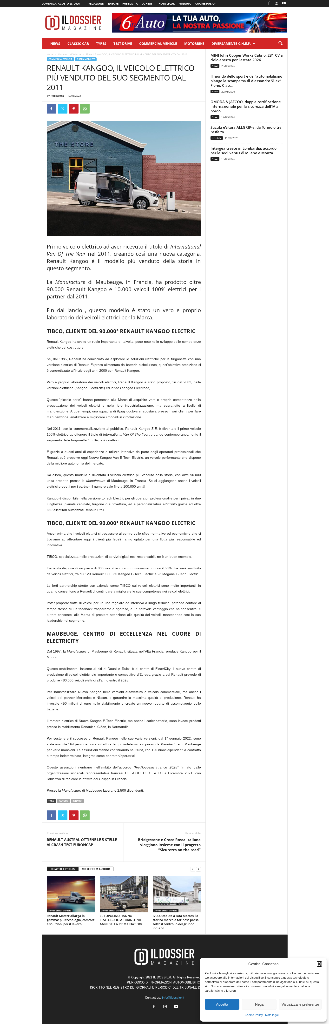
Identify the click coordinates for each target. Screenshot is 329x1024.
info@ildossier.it (173, 997)
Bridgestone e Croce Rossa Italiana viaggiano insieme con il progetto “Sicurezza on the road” (169, 844)
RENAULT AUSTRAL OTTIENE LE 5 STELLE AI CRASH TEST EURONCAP (82, 842)
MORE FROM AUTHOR (96, 869)
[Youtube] (284, 3)
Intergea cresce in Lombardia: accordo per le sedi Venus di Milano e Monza (243, 150)
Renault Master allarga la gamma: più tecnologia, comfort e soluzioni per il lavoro (70, 920)
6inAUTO (185, 3)
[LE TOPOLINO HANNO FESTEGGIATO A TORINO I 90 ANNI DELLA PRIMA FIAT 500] (124, 894)
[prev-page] (192, 869)
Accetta (222, 1004)
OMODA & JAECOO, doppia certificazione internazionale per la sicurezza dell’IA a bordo (246, 106)
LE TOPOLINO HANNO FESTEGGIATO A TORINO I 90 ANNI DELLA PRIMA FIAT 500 (121, 920)
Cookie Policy (254, 1015)
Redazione (96, 3)
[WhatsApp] (85, 109)
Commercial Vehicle (158, 43)
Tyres (101, 43)
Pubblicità (130, 3)
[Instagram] (276, 3)
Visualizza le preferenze (300, 1004)
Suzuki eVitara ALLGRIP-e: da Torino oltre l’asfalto (246, 129)
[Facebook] (269, 3)
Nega (259, 1004)
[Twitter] (62, 109)
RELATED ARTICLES (63, 869)
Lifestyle (217, 138)
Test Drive (122, 43)
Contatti (148, 3)
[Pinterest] (74, 109)
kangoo (63, 800)
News (55, 43)
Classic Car (78, 43)
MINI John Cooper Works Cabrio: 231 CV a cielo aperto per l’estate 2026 (247, 57)
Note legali (272, 1015)
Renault (77, 800)
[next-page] (198, 869)
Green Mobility (86, 59)
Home (50, 54)
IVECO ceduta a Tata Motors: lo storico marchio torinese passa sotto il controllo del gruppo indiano (176, 922)
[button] (319, 964)
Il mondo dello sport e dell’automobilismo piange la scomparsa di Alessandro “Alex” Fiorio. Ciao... (246, 81)
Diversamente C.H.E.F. (231, 43)
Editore (112, 3)
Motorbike (194, 43)
